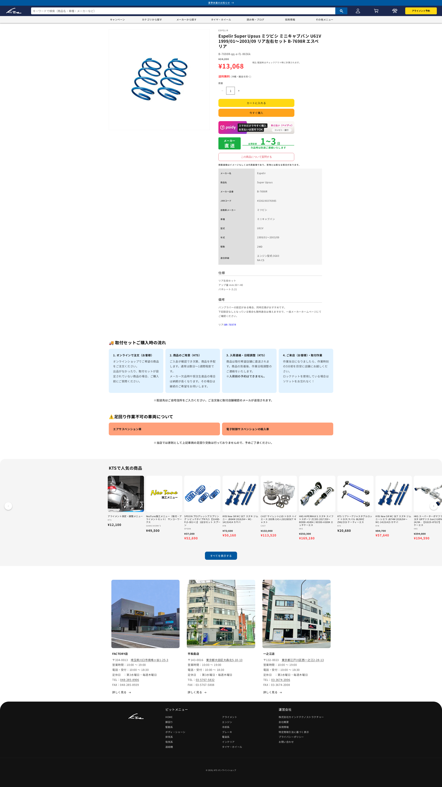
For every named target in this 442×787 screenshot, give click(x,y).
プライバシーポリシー (291, 737)
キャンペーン (117, 19)
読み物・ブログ (255, 19)
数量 (220, 83)
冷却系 (226, 727)
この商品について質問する (256, 156)
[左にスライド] (8, 506)
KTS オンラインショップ (225, 770)
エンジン (227, 722)
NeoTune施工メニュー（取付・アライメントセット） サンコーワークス (164, 519)
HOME (168, 717)
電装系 (226, 737)
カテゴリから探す (152, 19)
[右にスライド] (434, 506)
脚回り (169, 722)
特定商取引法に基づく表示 (294, 732)
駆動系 (169, 727)
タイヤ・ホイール (221, 19)
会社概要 (284, 722)
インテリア (228, 742)
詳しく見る (119, 692)
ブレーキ (227, 732)
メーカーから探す (186, 19)
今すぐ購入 (256, 113)
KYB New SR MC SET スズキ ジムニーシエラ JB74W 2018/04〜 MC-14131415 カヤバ (393, 519)
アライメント (229, 717)
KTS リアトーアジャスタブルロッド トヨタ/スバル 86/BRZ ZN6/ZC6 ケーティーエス (354, 519)
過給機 (169, 747)
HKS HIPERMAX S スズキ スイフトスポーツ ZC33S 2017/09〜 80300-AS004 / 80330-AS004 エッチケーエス (316, 521)
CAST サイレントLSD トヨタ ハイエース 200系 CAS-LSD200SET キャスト (278, 519)
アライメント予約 (421, 10)
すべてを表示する (221, 556)
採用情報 (290, 19)
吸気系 (169, 742)
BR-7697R (230, 324)
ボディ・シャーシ (175, 732)
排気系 (169, 737)
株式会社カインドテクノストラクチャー (301, 717)
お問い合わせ (286, 742)
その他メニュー (324, 19)
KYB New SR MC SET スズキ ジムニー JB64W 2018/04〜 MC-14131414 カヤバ (240, 519)
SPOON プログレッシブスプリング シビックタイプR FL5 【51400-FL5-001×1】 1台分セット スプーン (202, 521)
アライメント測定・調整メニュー (125, 516)
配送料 (260, 62)
